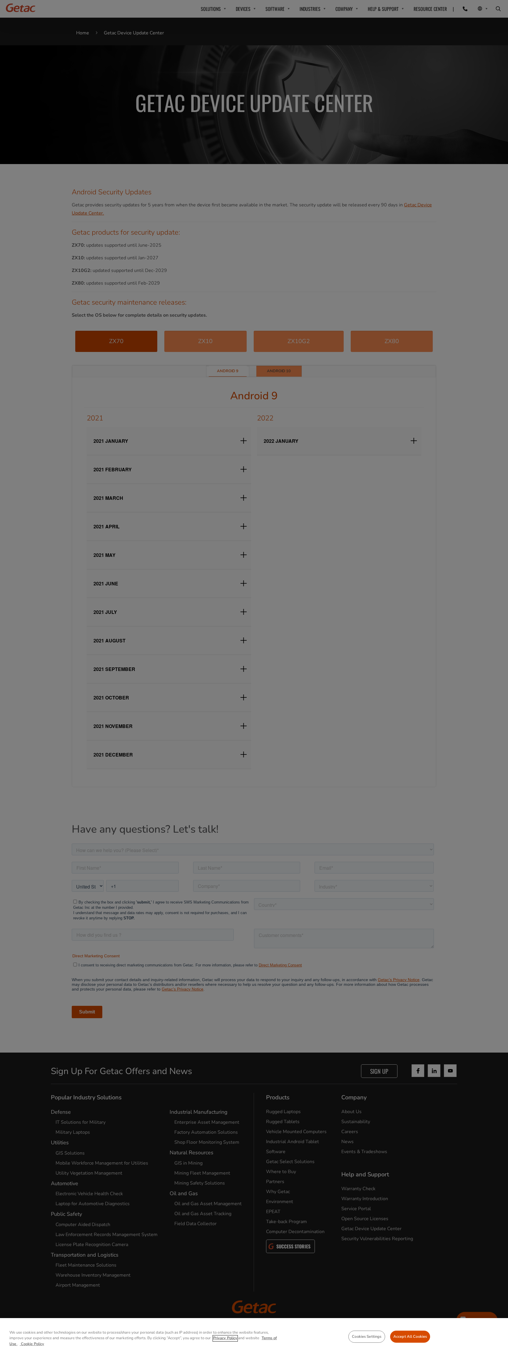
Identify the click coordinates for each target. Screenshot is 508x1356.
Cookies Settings (366, 1336)
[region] (254, 1337)
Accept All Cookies (410, 1336)
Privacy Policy (225, 1338)
